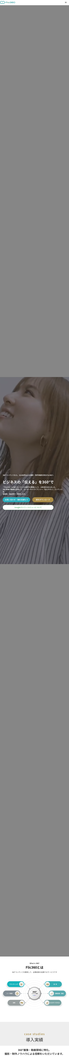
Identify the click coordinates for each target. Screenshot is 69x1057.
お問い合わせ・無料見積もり (16, 499)
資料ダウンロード (43, 499)
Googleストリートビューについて (28, 507)
